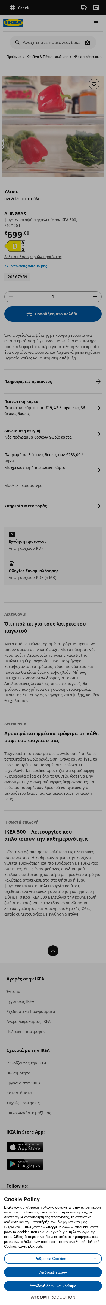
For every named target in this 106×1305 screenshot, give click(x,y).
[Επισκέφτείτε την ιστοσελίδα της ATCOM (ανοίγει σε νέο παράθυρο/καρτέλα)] (53, 1297)
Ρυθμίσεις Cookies (50, 1258)
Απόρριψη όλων (53, 1272)
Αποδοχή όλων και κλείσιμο (53, 1286)
